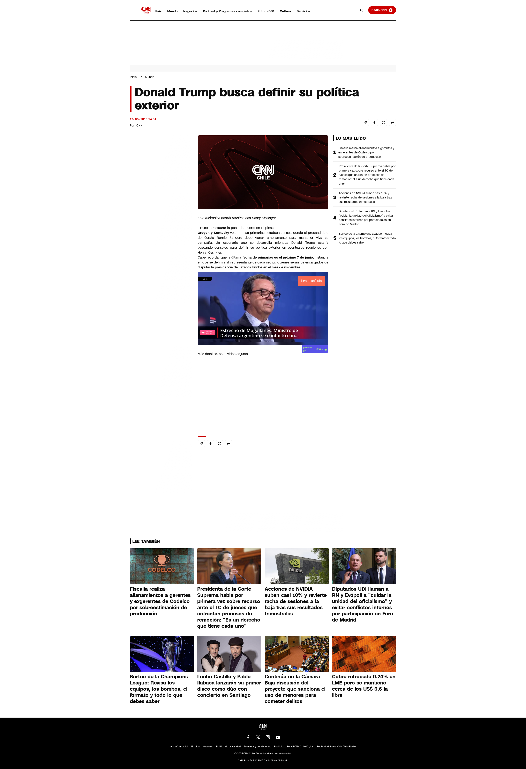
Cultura (285, 11)
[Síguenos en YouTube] (278, 737)
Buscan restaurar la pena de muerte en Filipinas (236, 227)
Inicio (133, 77)
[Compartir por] (392, 122)
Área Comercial (179, 746)
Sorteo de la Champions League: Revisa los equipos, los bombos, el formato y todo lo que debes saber (367, 238)
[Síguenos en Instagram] (268, 737)
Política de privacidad (228, 746)
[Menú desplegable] (135, 10)
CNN (139, 125)
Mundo (172, 11)
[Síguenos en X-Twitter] (258, 737)
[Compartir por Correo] (365, 122)
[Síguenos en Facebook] (248, 737)
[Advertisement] (160, 371)
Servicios (303, 11)
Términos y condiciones (257, 746)
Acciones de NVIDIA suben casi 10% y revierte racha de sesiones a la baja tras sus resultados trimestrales (365, 197)
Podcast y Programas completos (227, 11)
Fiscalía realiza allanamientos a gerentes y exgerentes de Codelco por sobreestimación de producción (366, 152)
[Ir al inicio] (146, 10)
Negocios (190, 11)
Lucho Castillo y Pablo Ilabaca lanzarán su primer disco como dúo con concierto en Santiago (229, 686)
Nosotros (208, 746)
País (158, 11)
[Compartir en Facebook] (374, 122)
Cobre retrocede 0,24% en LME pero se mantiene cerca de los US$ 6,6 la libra (364, 686)
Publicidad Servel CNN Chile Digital (294, 746)
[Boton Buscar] (362, 10)
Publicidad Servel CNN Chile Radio (336, 746)
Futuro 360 (266, 11)
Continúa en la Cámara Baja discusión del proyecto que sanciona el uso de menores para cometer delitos (295, 689)
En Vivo (195, 746)
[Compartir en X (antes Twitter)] (383, 122)
